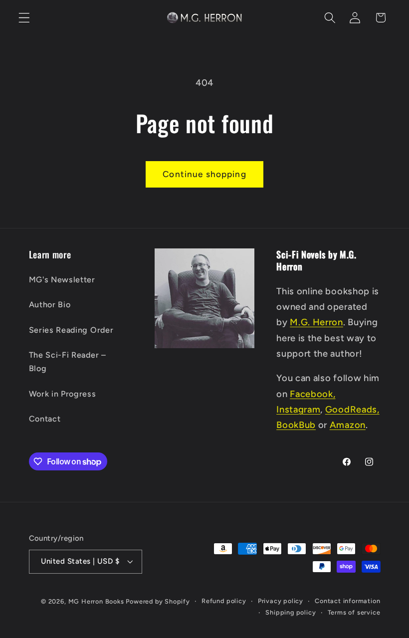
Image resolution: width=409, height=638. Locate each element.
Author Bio (50, 304)
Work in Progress (62, 394)
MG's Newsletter (62, 279)
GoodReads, (352, 409)
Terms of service (354, 612)
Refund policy (224, 601)
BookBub (296, 425)
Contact (45, 419)
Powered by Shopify (158, 601)
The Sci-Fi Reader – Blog (67, 361)
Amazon (348, 425)
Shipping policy (290, 612)
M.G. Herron (316, 322)
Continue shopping (204, 174)
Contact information (347, 601)
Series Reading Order (71, 330)
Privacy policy (280, 601)
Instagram (298, 409)
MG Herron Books (96, 601)
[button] (24, 17)
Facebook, (312, 394)
